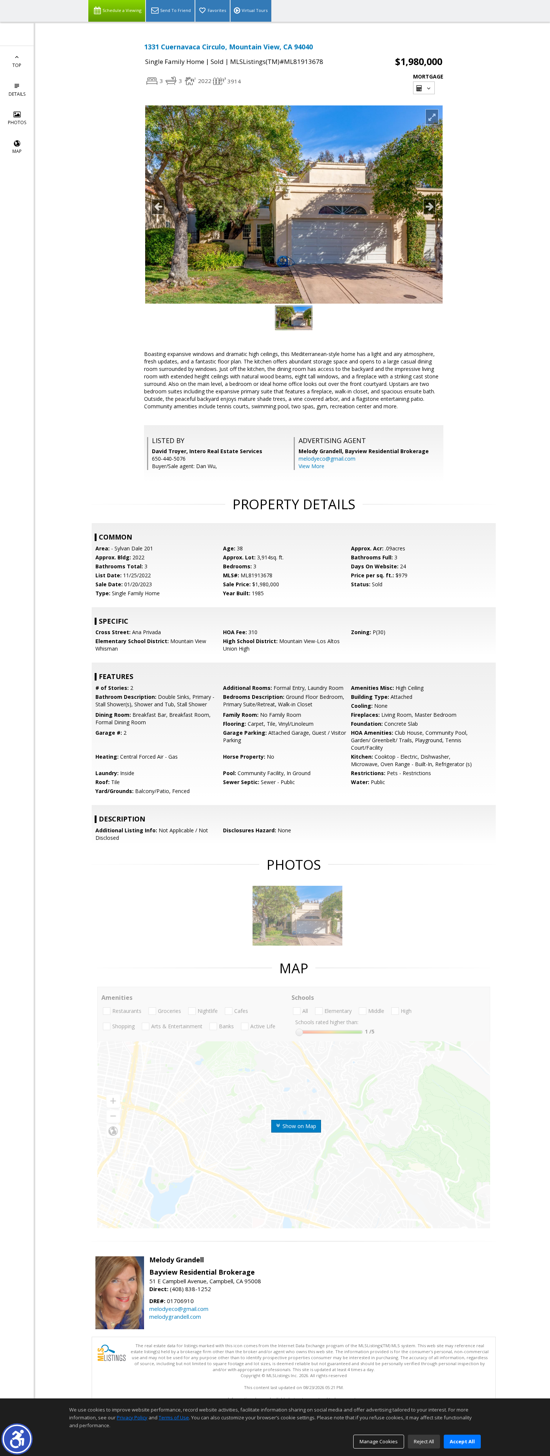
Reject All (424, 1441)
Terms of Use (174, 1417)
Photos (17, 122)
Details (17, 94)
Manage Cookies (379, 1441)
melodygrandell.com (175, 1316)
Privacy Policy (132, 1417)
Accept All (462, 1441)
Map (17, 151)
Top (16, 65)
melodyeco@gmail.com (327, 458)
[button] (17, 1439)
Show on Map (298, 1126)
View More (311, 466)
